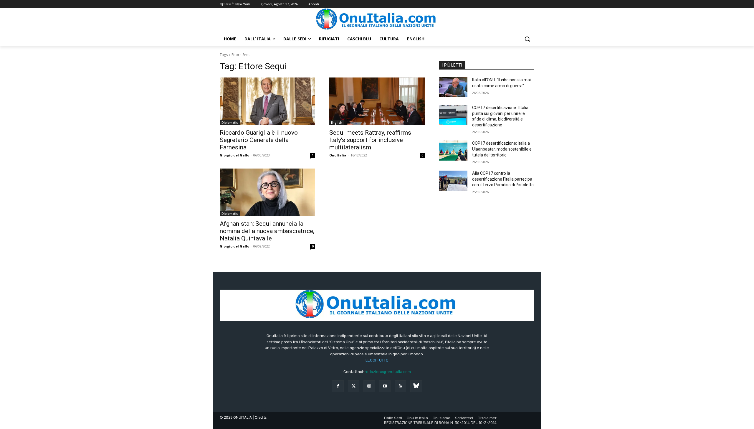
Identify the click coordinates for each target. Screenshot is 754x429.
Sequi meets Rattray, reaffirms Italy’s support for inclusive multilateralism (370, 140)
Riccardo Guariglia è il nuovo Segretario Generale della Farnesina (259, 140)
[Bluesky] (416, 386)
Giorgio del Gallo (234, 155)
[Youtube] (385, 386)
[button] (527, 39)
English (336, 123)
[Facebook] (337, 386)
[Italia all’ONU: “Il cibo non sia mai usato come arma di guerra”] (453, 87)
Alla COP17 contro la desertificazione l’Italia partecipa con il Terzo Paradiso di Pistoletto (503, 179)
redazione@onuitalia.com (388, 371)
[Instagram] (369, 386)
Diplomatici (230, 123)
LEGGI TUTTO (377, 360)
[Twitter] (353, 386)
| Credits (260, 417)
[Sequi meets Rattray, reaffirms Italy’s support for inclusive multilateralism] (377, 101)
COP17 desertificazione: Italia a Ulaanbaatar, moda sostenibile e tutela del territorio (502, 149)
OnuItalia (337, 155)
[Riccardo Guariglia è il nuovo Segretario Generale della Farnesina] (267, 101)
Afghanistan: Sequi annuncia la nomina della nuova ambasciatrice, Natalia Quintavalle (267, 231)
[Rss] (400, 386)
